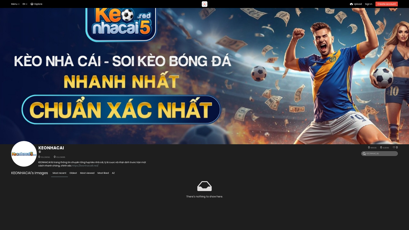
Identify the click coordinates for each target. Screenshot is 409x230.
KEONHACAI (51, 148)
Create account (387, 4)
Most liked (103, 173)
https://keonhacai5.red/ (85, 165)
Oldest (73, 173)
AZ (113, 173)
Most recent (59, 173)
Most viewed (87, 173)
